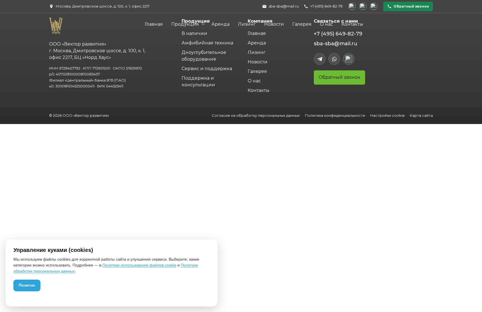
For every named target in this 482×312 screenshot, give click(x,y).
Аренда (220, 24)
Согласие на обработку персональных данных (256, 115)
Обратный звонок (339, 77)
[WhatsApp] (334, 59)
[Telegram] (320, 59)
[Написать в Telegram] (352, 6)
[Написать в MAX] (373, 6)
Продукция (185, 24)
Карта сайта (421, 115)
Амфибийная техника (207, 43)
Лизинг (247, 24)
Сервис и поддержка (207, 68)
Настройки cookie (387, 115)
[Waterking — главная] (55, 23)
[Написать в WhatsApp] (362, 6)
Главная (154, 24)
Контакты (352, 24)
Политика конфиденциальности (335, 115)
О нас (326, 24)
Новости (274, 24)
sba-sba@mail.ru (335, 44)
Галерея (302, 24)
